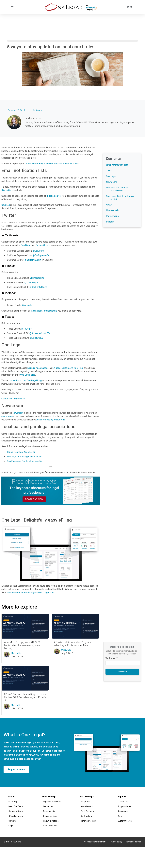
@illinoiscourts (37, 278)
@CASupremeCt (41, 255)
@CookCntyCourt (38, 287)
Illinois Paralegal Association (21, 452)
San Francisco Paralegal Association (25, 461)
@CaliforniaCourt (32, 260)
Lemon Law (48, 806)
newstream (7, 416)
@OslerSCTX (36, 338)
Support (110, 221)
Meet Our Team (16, 806)
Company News (16, 811)
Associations (87, 806)
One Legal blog (27, 374)
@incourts (27, 305)
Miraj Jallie (16, 653)
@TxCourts (27, 328)
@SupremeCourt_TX (39, 333)
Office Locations (16, 816)
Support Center (125, 806)
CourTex (5, 205)
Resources (123, 811)
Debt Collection (50, 826)
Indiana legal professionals (44, 310)
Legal (11, 826)
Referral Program (88, 821)
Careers (12, 821)
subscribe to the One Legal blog (26, 380)
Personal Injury (50, 811)
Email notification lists (117, 165)
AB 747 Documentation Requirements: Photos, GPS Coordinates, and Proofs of (25, 697)
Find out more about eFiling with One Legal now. (30, 592)
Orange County (43, 245)
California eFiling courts (13, 398)
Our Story (13, 801)
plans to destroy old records (51, 419)
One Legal (111, 176)
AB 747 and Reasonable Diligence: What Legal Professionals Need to (73, 644)
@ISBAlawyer (31, 282)
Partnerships (112, 216)
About (109, 204)
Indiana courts (54, 196)
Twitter (110, 170)
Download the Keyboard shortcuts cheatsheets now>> (52, 163)
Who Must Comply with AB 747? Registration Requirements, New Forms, (22, 645)
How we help (112, 210)
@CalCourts (38, 250)
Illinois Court (7, 190)
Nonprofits (85, 801)
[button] (12, 7)
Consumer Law (50, 816)
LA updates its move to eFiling (67, 368)
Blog (120, 816)
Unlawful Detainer (51, 821)
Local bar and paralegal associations (117, 189)
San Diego (26, 245)
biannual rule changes (38, 368)
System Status (125, 821)
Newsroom (17, 413)
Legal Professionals (52, 801)
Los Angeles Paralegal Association (24, 456)
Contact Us (123, 801)
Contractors (86, 816)
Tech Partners (87, 811)
